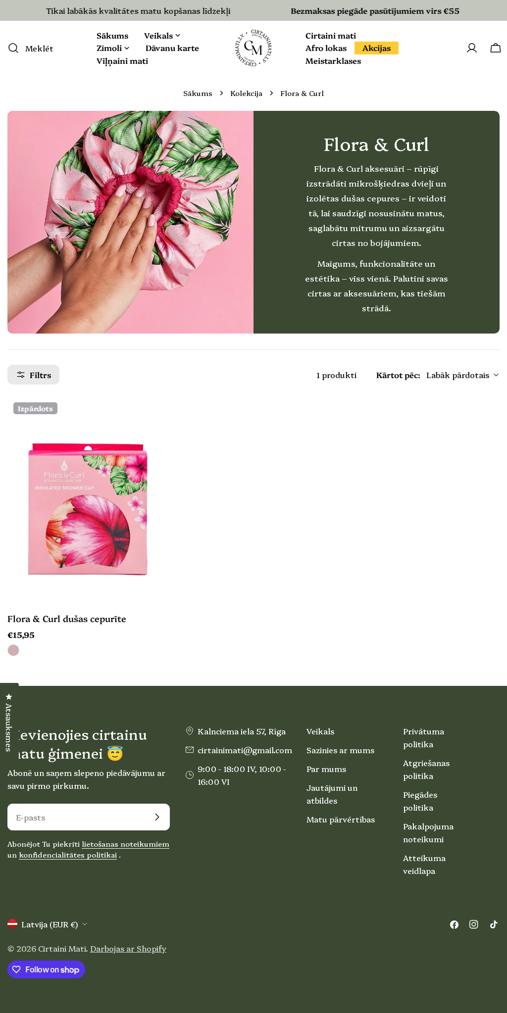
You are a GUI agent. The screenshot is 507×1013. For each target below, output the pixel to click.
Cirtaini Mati (62, 948)
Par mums (326, 768)
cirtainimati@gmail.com (245, 749)
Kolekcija (246, 93)
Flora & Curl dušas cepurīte (66, 618)
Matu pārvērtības (340, 819)
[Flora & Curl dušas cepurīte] (84, 499)
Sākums (197, 93)
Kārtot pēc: (398, 374)
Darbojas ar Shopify (128, 948)
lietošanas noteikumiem (125, 844)
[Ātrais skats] (145, 419)
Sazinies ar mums (340, 749)
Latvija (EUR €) (49, 923)
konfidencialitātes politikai (68, 855)
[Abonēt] (157, 817)
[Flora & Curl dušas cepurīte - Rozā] (13, 650)
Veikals (320, 730)
